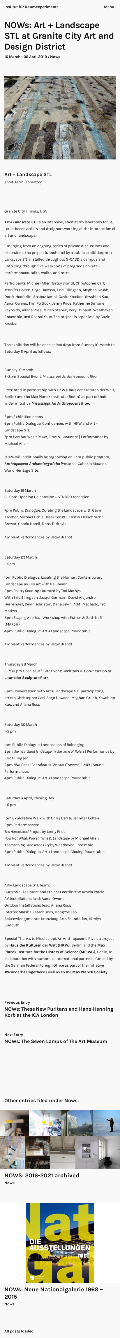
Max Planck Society (89, 972)
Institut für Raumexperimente (31, 7)
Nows (55, 57)
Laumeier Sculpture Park (26, 677)
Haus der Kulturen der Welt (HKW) (39, 945)
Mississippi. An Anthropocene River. (60, 403)
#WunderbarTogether (23, 972)
